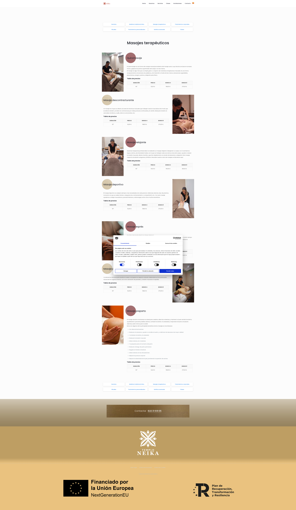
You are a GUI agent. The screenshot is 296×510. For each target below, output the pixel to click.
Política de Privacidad (145, 467)
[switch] (139, 265)
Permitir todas (170, 271)
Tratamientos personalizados (136, 29)
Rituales (114, 29)
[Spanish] (193, 3)
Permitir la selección (148, 271)
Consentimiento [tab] (125, 243)
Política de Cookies (159, 467)
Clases (182, 29)
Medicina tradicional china (136, 24)
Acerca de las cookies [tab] (171, 243)
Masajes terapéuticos (159, 24)
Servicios (113, 24)
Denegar (126, 271)
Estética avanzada (159, 29)
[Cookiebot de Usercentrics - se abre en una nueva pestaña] (174, 238)
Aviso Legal (134, 467)
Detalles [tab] (148, 243)
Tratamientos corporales (182, 24)
